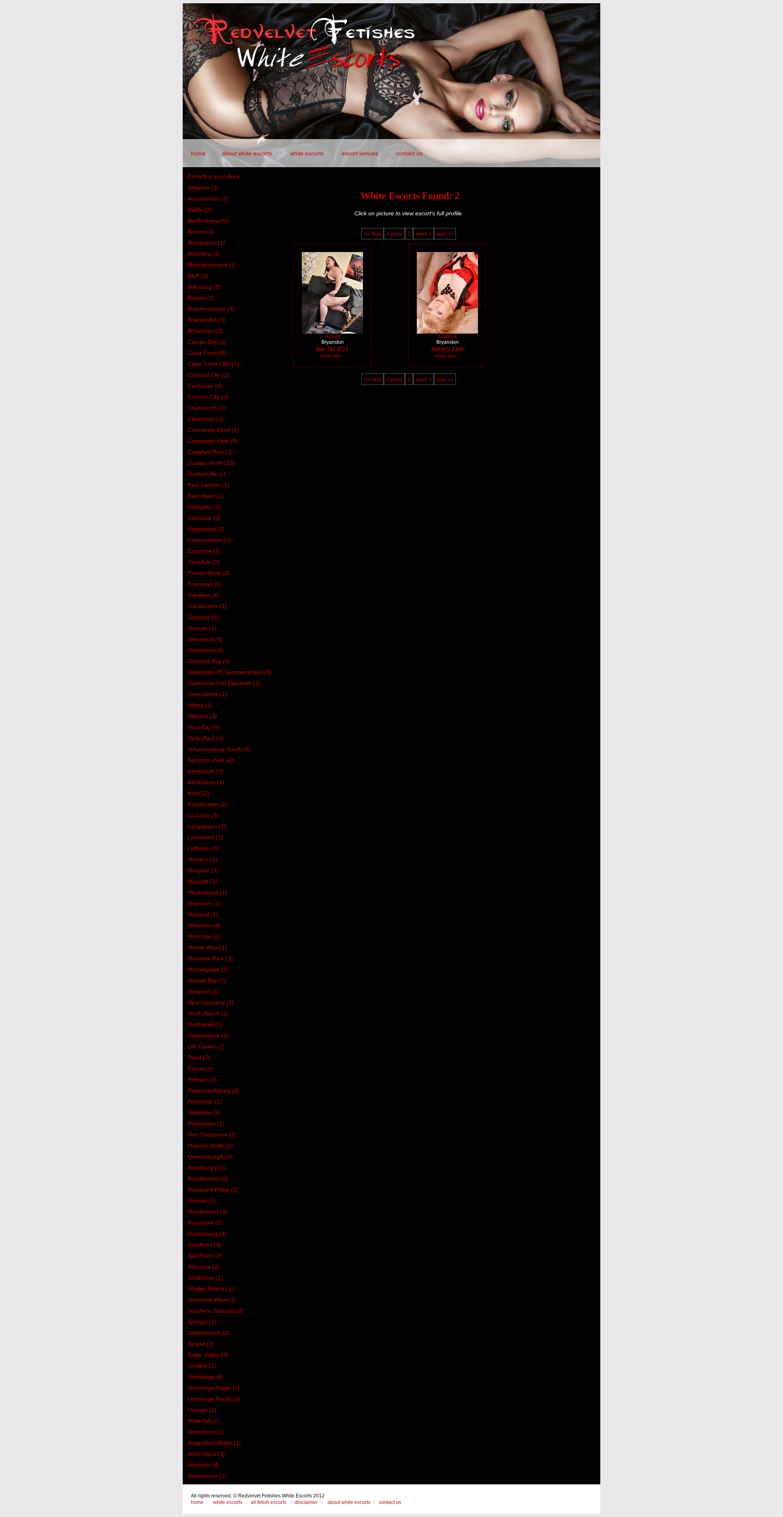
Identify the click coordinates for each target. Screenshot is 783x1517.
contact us (409, 153)
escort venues (360, 153)
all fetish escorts (268, 1502)
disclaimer (306, 1502)
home (198, 153)
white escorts (307, 153)
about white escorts (247, 153)
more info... (332, 356)
